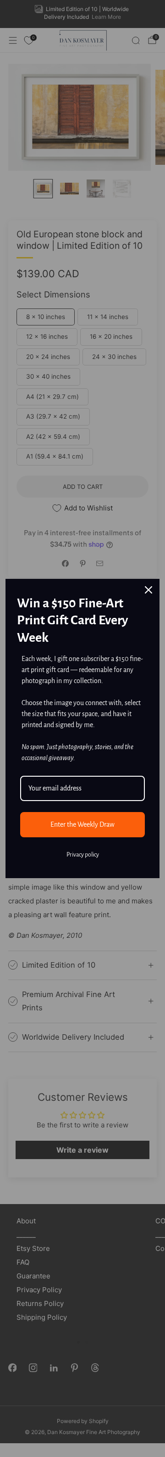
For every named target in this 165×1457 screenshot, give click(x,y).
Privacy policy (82, 855)
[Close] (149, 590)
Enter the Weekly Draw (82, 824)
